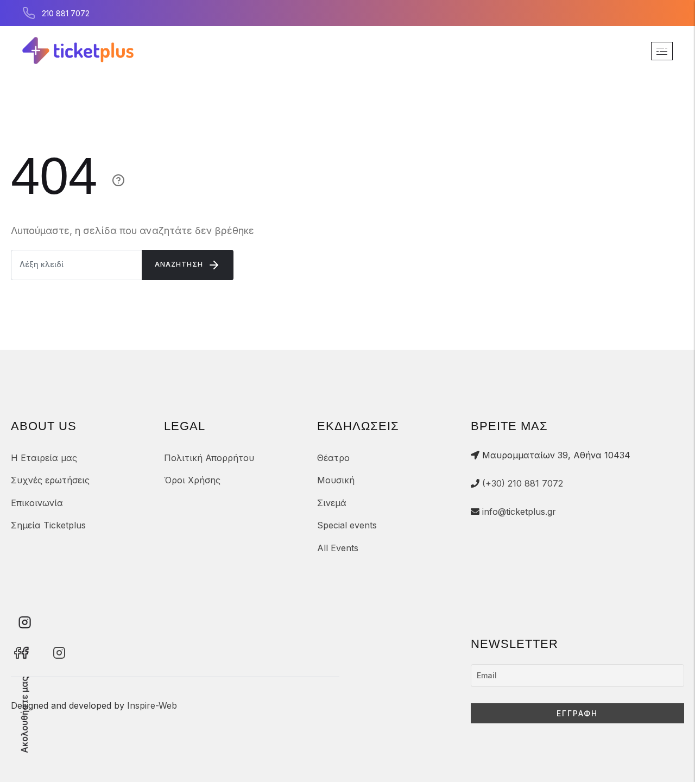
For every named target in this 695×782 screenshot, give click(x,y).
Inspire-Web (152, 705)
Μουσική (336, 480)
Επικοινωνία (37, 502)
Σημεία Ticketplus (48, 525)
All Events (337, 548)
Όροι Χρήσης (192, 480)
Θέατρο (333, 457)
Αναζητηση (180, 264)
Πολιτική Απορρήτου (209, 457)
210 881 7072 (66, 13)
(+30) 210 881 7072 (522, 483)
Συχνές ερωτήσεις (50, 480)
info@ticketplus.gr (519, 511)
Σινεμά (331, 502)
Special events (347, 525)
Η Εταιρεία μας (44, 457)
